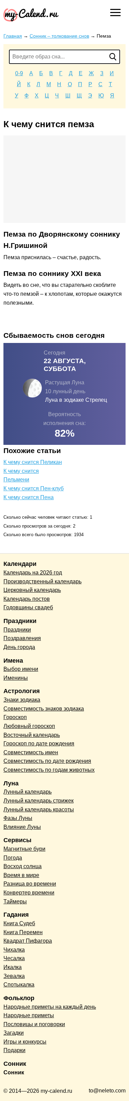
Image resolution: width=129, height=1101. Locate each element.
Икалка (12, 967)
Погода (12, 858)
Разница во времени (29, 884)
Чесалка (14, 958)
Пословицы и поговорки (34, 1024)
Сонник (13, 1072)
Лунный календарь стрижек (38, 801)
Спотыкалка (18, 984)
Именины (15, 678)
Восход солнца (22, 866)
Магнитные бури (24, 849)
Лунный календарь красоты (38, 809)
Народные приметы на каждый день (49, 1007)
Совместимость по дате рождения (47, 761)
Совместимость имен (30, 752)
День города (19, 647)
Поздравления (22, 638)
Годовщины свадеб (28, 607)
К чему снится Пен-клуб (33, 488)
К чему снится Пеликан (32, 462)
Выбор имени (20, 669)
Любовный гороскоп (29, 726)
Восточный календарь (31, 735)
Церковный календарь (32, 590)
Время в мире (21, 875)
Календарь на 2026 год (32, 572)
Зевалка (14, 976)
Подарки (14, 1050)
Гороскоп (15, 717)
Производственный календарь (42, 581)
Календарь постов (26, 599)
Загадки (13, 1033)
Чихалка (14, 950)
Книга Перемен (23, 932)
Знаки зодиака (21, 700)
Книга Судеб (19, 923)
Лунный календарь (27, 792)
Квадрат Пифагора (27, 941)
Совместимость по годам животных (49, 770)
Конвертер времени (28, 893)
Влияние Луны (22, 827)
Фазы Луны (17, 818)
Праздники (17, 630)
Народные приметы (28, 1015)
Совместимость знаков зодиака (43, 709)
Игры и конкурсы (24, 1042)
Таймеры (15, 901)
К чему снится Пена (28, 497)
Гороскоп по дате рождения (38, 743)
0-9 (19, 73)
